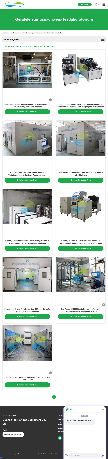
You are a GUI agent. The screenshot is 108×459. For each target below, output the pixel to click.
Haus (7, 33)
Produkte (16, 33)
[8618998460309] (60, 438)
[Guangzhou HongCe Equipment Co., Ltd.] (14, 4)
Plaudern (84, 4)
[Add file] (66, 455)
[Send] (102, 455)
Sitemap (20, 453)
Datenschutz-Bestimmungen (10, 453)
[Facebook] (1, 458)
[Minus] (102, 409)
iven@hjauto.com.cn (14, 434)
